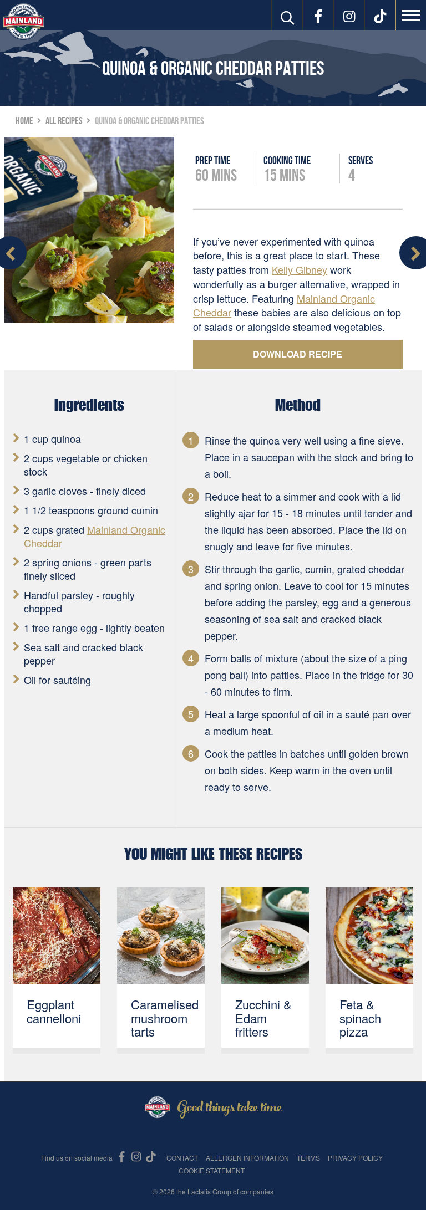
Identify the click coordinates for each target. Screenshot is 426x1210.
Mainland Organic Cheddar (94, 536)
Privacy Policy (355, 1157)
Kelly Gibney (299, 269)
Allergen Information (247, 1157)
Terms (308, 1157)
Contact (182, 1157)
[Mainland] (23, 21)
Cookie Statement (212, 1170)
